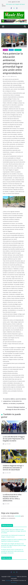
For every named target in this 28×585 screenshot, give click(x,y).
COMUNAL (5, 49)
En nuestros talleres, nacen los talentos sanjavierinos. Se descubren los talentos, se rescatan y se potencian (14, 401)
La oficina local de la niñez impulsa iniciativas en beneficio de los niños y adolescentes (12, 497)
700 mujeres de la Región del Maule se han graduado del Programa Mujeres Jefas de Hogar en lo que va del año (13, 545)
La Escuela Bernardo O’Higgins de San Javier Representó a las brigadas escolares (14, 439)
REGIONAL (11, 49)
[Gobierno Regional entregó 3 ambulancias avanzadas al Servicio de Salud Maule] (14, 450)
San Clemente (18, 49)
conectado (17, 516)
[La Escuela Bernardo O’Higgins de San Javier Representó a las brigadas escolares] (14, 422)
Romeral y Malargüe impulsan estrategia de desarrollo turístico (15, 408)
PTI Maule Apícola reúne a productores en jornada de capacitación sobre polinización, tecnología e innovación (12, 551)
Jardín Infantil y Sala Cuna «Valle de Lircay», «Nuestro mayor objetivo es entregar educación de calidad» (13, 531)
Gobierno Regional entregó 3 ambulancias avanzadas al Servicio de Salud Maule (13, 468)
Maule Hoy (14, 76)
